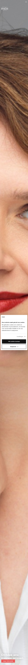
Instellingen (20, 336)
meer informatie (8, 661)
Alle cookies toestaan (14, 341)
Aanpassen (13, 346)
